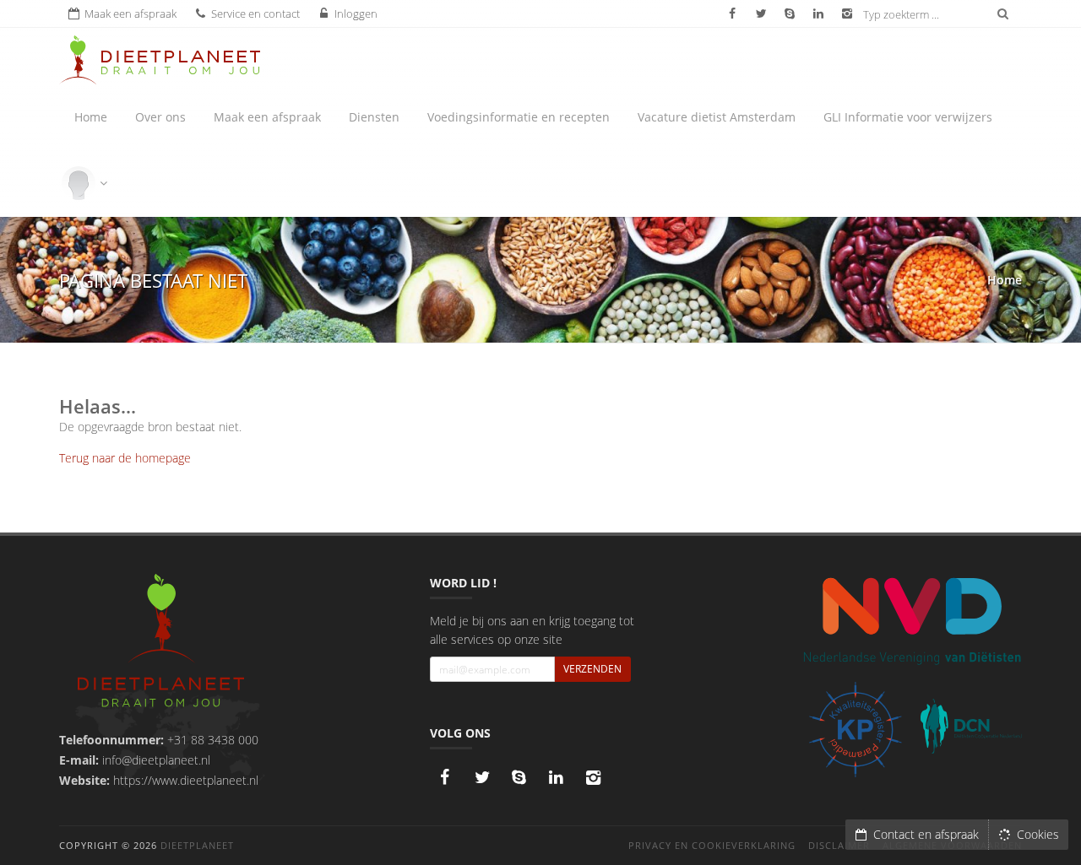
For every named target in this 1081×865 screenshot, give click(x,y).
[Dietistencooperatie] (971, 726)
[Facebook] (445, 777)
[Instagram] (594, 777)
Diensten (374, 117)
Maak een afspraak (267, 117)
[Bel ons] (519, 777)
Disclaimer (839, 845)
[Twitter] (482, 777)
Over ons (160, 117)
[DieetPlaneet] (161, 642)
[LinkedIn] (556, 777)
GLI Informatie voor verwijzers (907, 117)
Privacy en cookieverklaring (712, 845)
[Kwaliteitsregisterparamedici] (855, 729)
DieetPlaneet (197, 845)
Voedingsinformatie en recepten (518, 117)
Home (90, 117)
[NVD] (912, 619)
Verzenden (592, 669)
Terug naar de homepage (125, 458)
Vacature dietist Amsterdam (717, 117)
